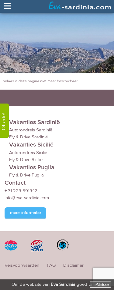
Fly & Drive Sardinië (28, 137)
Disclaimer (73, 265)
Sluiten (102, 285)
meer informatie (25, 213)
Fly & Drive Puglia (26, 175)
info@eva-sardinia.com (27, 198)
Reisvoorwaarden (22, 265)
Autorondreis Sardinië (30, 130)
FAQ (51, 265)
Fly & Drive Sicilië (26, 160)
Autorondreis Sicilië (28, 153)
